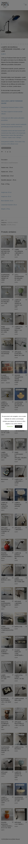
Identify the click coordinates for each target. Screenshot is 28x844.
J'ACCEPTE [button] (18, 426)
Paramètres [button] (10, 426)
